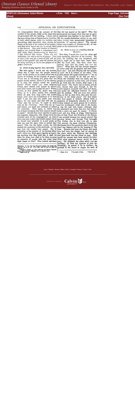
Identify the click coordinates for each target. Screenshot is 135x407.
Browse (67, 5)
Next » (74, 13)
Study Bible (114, 5)
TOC (67, 13)
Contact (85, 169)
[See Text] (124, 16)
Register (130, 5)
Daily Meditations (97, 5)
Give (90, 169)
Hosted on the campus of (54, 181)
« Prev (59, 13)
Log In (122, 5)
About (67, 169)
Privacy (79, 169)
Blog (107, 5)
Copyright (73, 169)
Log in (45, 169)
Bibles (62, 169)
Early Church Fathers (81, 5)
